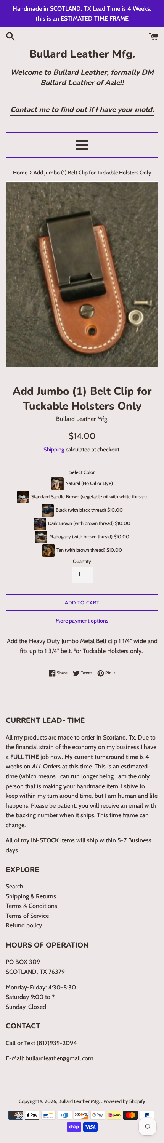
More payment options (82, 620)
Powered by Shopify (124, 1101)
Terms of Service (27, 915)
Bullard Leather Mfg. (82, 54)
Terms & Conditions (31, 905)
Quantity (82, 561)
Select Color (82, 472)
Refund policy (24, 925)
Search (14, 886)
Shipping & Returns (31, 896)
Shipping (53, 449)
